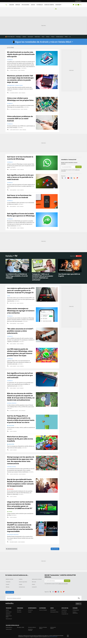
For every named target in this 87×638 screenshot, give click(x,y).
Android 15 (34, 587)
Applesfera (8, 613)
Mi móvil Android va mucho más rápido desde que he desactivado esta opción (21, 54)
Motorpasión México (53, 628)
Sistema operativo (11, 403)
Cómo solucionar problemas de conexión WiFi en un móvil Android (20, 118)
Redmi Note (37, 36)
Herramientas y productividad (15, 85)
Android (24, 36)
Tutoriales (10, 59)
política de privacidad (63, 583)
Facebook (65, 178)
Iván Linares (13, 343)
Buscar (79, 598)
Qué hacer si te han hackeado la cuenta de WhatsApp (20, 157)
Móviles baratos (59, 36)
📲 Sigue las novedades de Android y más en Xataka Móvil (42, 41)
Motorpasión (53, 610)
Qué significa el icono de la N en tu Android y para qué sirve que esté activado (20, 375)
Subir (77, 603)
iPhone (52, 36)
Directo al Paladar (43, 610)
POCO (66, 36)
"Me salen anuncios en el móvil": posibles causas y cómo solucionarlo (20, 330)
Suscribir (78, 166)
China (43, 36)
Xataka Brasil (8, 629)
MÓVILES (17, 4)
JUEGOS (33, 4)
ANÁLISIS (11, 4)
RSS (74, 178)
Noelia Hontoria (14, 474)
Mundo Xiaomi (9, 618)
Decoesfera (64, 612)
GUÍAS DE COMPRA (49, 4)
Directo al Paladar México (43, 628)
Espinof (29, 612)
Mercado (34, 581)
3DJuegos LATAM (20, 627)
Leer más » (24, 68)
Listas (8, 295)
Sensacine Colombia (30, 630)
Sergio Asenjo (13, 70)
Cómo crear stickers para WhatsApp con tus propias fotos (20, 99)
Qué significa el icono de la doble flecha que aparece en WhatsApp (21, 214)
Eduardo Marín (14, 92)
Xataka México (9, 627)
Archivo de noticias (12, 548)
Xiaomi (33, 584)
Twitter (81, 5)
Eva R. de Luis (13, 303)
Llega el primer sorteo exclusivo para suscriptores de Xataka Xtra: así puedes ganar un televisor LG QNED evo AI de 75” (20, 505)
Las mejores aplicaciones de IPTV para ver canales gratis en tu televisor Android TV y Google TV (21, 290)
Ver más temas (9, 592)
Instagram (76, 5)
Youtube (78, 5)
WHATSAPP (58, 4)
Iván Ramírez (13, 169)
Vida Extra (11, 425)
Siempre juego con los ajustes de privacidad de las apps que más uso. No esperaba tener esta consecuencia (20, 460)
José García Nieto (14, 129)
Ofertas (47, 36)
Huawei (7, 584)
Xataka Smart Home (9, 616)
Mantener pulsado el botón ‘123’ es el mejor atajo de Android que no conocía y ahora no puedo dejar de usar (20, 78)
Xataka (11, 255)
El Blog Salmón (76, 610)
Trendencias (64, 610)
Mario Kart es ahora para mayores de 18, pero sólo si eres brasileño (20, 438)
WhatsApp (18, 36)
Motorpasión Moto (54, 612)
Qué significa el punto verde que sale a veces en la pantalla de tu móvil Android (20, 177)
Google (20, 584)
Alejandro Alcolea (15, 109)
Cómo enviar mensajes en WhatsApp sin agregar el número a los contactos (20, 310)
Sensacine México (32, 627)
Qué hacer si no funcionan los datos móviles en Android (19, 196)
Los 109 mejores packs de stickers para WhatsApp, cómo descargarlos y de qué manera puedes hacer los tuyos (19, 352)
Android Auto (22, 587)
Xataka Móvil (8, 612)
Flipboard (73, 5)
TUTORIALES (39, 4)
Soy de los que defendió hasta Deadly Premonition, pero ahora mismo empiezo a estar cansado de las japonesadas (20, 482)
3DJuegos (11, 489)
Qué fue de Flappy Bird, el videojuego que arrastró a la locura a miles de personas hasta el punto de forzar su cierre (20, 419)
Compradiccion (65, 613)
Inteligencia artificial (13, 534)
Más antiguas (55, 548)
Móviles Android (9, 579)
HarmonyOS (30, 36)
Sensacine (30, 610)
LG (70, 36)
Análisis (20, 579)
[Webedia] (78, 1)
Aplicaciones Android (37, 579)
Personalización (11, 466)
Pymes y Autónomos (75, 612)
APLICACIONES (25, 4)
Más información (53, 636)
